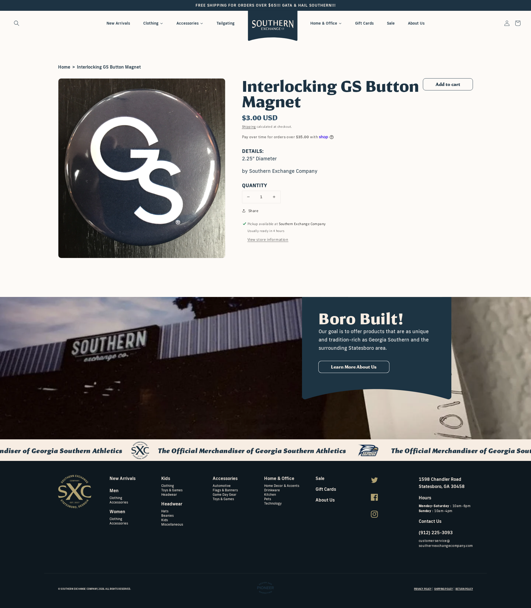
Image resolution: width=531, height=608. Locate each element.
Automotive (222, 485)
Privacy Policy (423, 589)
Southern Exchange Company (79, 589)
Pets (267, 498)
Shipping (249, 126)
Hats (164, 511)
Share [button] (253, 210)
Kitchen (270, 494)
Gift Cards (326, 489)
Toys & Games (172, 490)
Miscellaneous (172, 524)
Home (64, 67)
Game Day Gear (224, 494)
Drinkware (272, 490)
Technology (273, 503)
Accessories (119, 502)
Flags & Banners (225, 490)
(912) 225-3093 (436, 532)
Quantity (254, 185)
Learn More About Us (354, 367)
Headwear (169, 494)
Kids (164, 519)
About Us (325, 500)
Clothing (116, 497)
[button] (17, 23)
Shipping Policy (443, 589)
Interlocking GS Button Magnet (109, 67)
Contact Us (430, 521)
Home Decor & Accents (281, 485)
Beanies (167, 515)
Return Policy (464, 589)
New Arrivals (123, 478)
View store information (268, 239)
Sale (320, 478)
